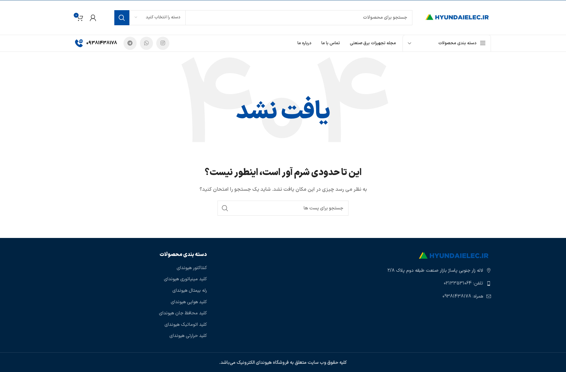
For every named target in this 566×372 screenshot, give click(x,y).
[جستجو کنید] (121, 17)
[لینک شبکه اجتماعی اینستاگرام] (162, 43)
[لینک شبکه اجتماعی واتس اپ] (146, 43)
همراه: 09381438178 (463, 296)
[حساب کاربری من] (93, 17)
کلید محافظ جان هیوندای (183, 313)
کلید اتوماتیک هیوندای (185, 325)
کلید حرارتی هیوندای (188, 336)
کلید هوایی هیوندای (189, 302)
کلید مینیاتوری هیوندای (185, 279)
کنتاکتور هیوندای (192, 268)
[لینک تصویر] (455, 255)
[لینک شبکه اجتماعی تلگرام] (130, 43)
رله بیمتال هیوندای (189, 290)
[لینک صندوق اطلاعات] (96, 43)
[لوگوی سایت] (458, 17)
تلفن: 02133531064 (463, 283)
